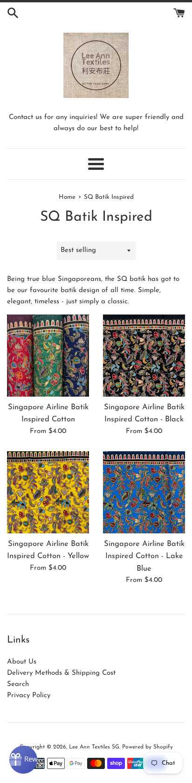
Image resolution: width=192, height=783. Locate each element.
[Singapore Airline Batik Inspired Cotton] (48, 356)
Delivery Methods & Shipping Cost (61, 673)
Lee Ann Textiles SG (94, 747)
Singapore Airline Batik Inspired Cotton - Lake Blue (144, 556)
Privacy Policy (28, 695)
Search (18, 684)
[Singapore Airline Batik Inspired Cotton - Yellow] (48, 492)
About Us (21, 661)
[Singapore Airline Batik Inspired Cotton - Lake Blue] (144, 492)
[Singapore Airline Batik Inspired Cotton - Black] (144, 356)
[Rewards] (23, 760)
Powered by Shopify (147, 747)
